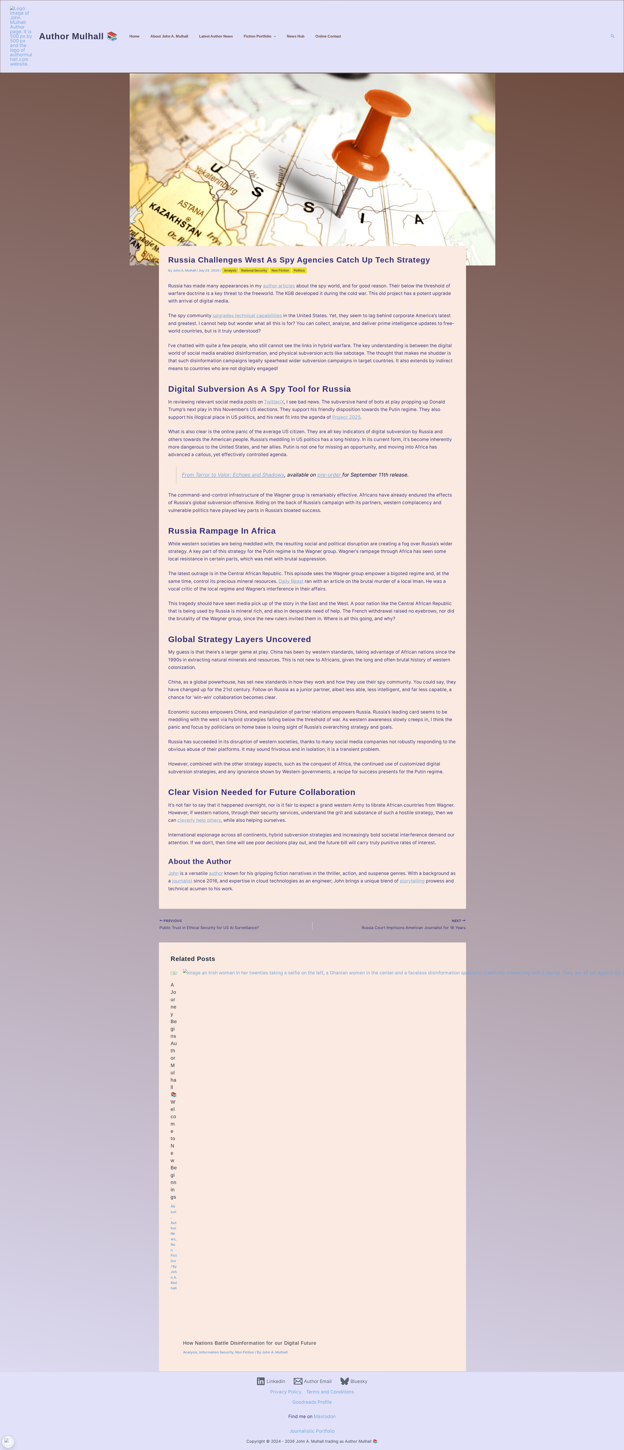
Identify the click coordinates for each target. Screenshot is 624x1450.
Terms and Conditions (330, 1392)
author (216, 873)
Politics (299, 270)
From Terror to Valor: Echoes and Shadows (233, 475)
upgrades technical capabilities (247, 315)
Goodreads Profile (312, 1402)
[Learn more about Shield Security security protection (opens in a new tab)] (8, 1442)
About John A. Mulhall (169, 36)
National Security (254, 270)
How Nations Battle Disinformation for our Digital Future (249, 1343)
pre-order (329, 475)
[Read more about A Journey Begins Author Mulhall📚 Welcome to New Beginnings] (174, 973)
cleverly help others (199, 820)
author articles (279, 286)
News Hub (295, 36)
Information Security (216, 1352)
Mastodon (325, 1416)
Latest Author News (216, 36)
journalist (182, 881)
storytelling (412, 881)
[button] (273, 36)
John (173, 873)
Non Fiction (280, 270)
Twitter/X (274, 402)
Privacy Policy (286, 1392)
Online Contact (328, 36)
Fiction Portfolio (257, 36)
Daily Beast (291, 581)
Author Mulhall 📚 (78, 36)
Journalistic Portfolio (312, 1431)
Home (134, 36)
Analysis (230, 270)
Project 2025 (346, 417)
